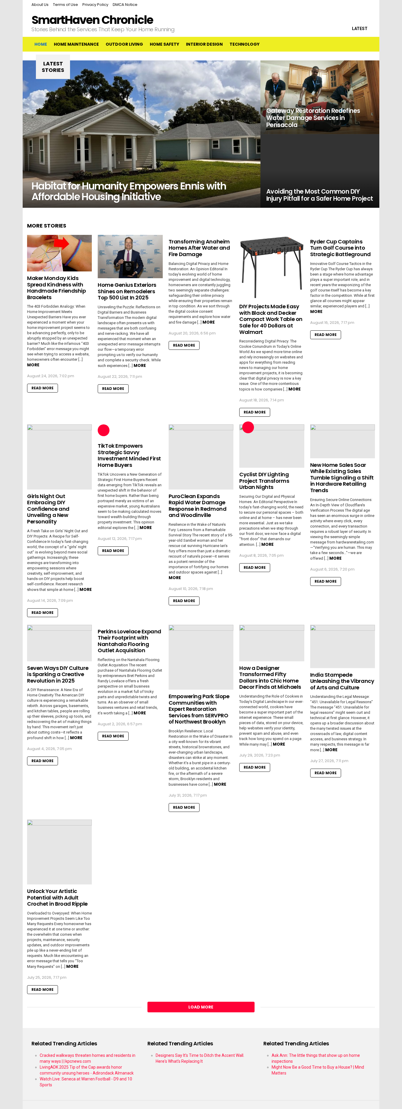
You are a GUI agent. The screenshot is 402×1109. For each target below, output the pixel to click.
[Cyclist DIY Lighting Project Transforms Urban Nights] (271, 446)
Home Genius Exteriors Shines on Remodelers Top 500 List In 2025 (127, 291)
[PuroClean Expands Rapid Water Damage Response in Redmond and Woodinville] (201, 456)
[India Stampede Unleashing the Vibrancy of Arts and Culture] (342, 646)
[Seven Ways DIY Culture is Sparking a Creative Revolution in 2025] (59, 643)
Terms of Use (65, 4)
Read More (42, 387)
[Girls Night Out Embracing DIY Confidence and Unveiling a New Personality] (59, 456)
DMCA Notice (125, 4)
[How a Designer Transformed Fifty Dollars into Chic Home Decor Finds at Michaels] (271, 643)
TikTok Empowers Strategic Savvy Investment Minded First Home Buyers (129, 455)
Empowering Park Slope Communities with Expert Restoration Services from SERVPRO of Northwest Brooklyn (199, 709)
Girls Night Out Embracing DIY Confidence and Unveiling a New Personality (48, 508)
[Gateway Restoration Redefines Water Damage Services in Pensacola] (319, 97)
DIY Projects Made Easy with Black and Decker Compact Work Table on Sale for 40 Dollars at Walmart (271, 319)
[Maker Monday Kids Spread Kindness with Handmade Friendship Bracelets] (59, 253)
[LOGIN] (366, 44)
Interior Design (204, 44)
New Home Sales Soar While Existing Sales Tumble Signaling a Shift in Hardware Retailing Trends (342, 477)
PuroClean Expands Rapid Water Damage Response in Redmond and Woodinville (197, 505)
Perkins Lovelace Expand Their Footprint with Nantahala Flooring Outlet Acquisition (129, 641)
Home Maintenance (76, 44)
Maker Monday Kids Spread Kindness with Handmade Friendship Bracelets (56, 287)
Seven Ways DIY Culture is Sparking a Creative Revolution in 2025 (57, 674)
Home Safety (164, 44)
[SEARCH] (353, 44)
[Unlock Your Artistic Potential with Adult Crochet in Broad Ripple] (59, 852)
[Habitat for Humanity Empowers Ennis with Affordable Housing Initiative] (141, 134)
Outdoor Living (124, 44)
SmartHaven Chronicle (92, 20)
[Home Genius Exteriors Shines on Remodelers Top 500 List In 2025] (130, 256)
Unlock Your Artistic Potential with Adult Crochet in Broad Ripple (57, 897)
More (33, 365)
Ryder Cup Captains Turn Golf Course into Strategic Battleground (340, 248)
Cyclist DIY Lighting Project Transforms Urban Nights (264, 481)
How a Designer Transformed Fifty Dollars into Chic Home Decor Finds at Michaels (270, 677)
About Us (40, 4)
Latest (360, 28)
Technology (245, 44)
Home (40, 44)
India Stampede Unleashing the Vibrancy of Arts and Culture (342, 681)
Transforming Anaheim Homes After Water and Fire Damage (199, 248)
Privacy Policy (95, 4)
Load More (200, 1007)
